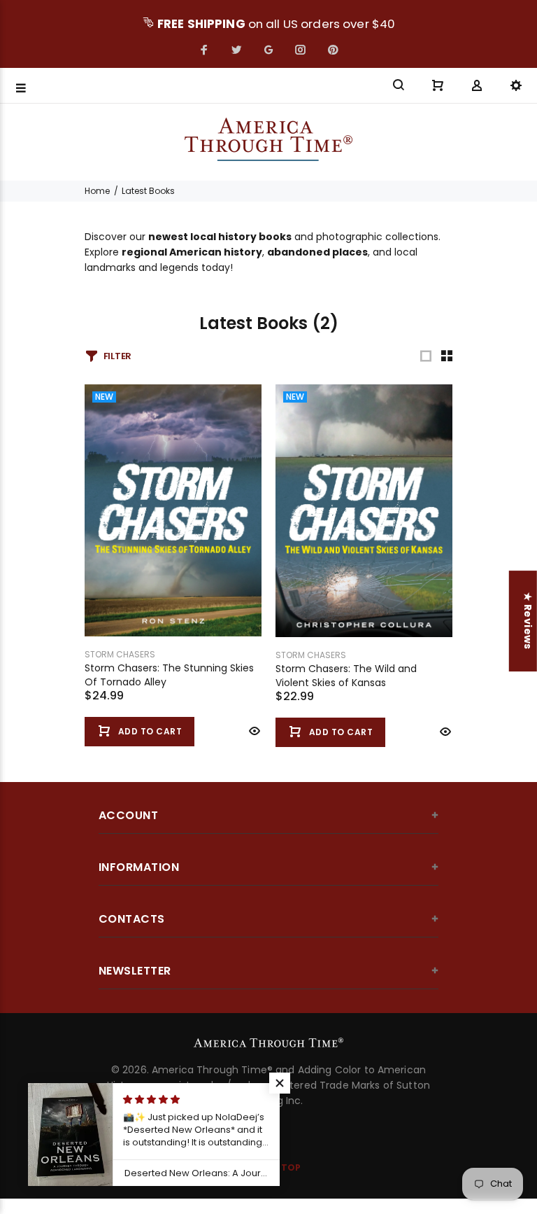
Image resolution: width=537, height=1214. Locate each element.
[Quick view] (253, 730)
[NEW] (173, 510)
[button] (279, 1083)
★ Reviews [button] (528, 621)
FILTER (117, 356)
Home (97, 191)
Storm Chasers (120, 654)
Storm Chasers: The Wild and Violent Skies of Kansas (346, 676)
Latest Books (148, 191)
